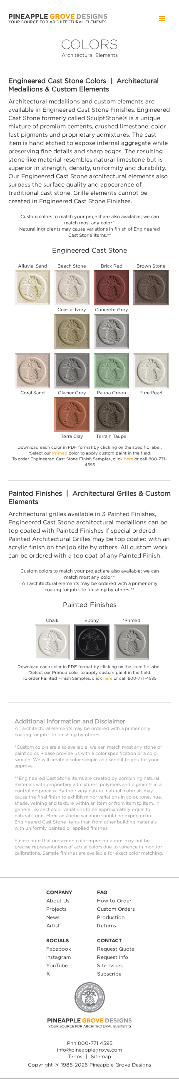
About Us (58, 900)
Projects (56, 909)
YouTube (57, 965)
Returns (106, 925)
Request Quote (115, 948)
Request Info (112, 957)
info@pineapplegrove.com (89, 1049)
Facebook (58, 948)
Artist (53, 925)
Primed (59, 453)
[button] (162, 18)
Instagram (58, 957)
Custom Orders (116, 909)
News (53, 917)
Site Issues (110, 965)
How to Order (114, 900)
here (128, 459)
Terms (75, 1056)
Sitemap (101, 1056)
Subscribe (109, 973)
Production (110, 917)
